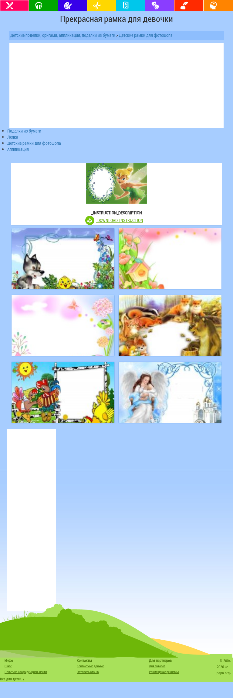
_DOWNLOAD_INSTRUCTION (119, 220)
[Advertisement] (31, 520)
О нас (8, 666)
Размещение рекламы (164, 671)
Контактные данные (90, 666)
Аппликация (18, 149)
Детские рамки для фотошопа (146, 35)
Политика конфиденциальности (26, 671)
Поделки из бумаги (24, 131)
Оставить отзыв (88, 671)
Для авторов (157, 666)
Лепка (12, 137)
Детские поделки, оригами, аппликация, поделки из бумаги (62, 35)
